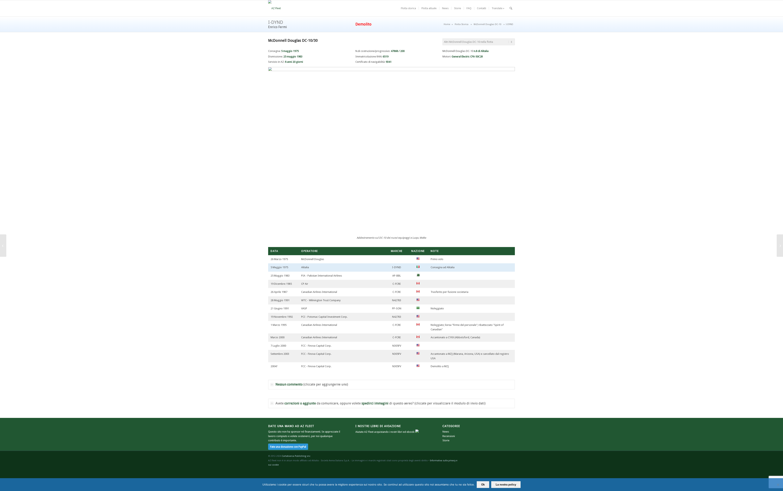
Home (447, 24)
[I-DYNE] (780, 245)
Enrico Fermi (277, 27)
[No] (778, 485)
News (445, 431)
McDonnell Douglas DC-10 (487, 24)
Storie (445, 440)
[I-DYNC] (3, 245)
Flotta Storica (461, 24)
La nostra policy (506, 484)
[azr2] (274, 8)
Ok (483, 484)
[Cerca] (511, 8)
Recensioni (448, 436)
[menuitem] (408, 8)
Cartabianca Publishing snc (296, 456)
